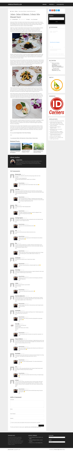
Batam (28, 19)
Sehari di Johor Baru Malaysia (55, 136)
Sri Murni (17, 380)
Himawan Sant (18, 174)
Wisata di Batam (29, 138)
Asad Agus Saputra (19, 217)
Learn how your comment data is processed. (33, 427)
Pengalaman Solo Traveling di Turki (56, 137)
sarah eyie (17, 189)
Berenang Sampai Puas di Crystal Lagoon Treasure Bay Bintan (56, 134)
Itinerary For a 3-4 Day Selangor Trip (35, 442)
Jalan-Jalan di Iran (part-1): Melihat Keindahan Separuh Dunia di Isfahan (56, 132)
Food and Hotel (60, 4)
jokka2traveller (15, 4)
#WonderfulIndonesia (56, 65)
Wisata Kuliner (35, 138)
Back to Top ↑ (62, 449)
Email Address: (13, 413)
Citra (16, 366)
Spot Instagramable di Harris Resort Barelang (22, 132)
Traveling (51, 4)
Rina (16, 243)
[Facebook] (50, 10)
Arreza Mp (17, 323)
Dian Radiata (17, 353)
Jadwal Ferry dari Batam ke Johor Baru (57, 120)
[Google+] (52, 10)
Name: (11, 409)
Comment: (12, 399)
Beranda (45, 4)
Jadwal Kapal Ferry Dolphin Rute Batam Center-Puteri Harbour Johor (56, 123)
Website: (11, 418)
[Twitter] (57, 10)
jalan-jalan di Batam (16, 138)
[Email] (59, 10)
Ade (16, 230)
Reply (16, 180)
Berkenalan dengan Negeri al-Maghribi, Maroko (55, 127)
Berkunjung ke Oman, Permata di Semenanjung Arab (56, 130)
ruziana (16, 283)
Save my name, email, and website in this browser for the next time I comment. (25, 422)
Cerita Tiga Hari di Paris (54, 138)
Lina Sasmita (17, 310)
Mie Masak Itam (23, 138)
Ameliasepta (17, 257)
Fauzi (16, 205)
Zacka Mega (17, 269)
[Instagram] (54, 10)
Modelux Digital (57, 449)
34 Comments (34, 19)
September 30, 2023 (56, 70)
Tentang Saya (61, 1)
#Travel (55, 64)
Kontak (56, 1)
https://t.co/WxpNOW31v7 (57, 66)
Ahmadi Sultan (15, 19)
